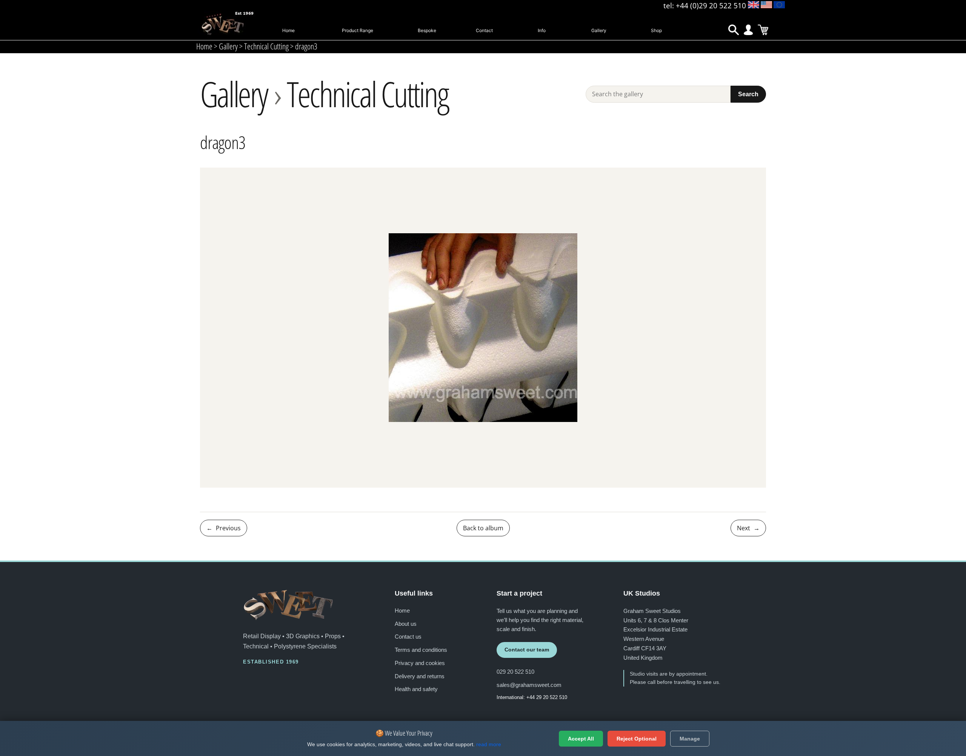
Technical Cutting (367, 94)
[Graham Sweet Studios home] (288, 605)
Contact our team (527, 650)
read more (488, 744)
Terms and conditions (421, 650)
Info (542, 30)
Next (748, 528)
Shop (656, 30)
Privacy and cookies (420, 663)
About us (406, 624)
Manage (690, 739)
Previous (223, 528)
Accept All (581, 739)
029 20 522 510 (515, 671)
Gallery (598, 30)
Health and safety (416, 689)
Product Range (357, 30)
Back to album (483, 528)
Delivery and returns (420, 676)
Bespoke (427, 30)
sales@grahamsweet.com (529, 685)
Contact (484, 30)
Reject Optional (637, 739)
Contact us (408, 636)
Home (288, 30)
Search (748, 94)
